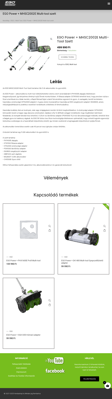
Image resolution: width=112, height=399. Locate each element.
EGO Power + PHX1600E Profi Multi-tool (23, 260)
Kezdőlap (6, 20)
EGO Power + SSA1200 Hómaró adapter (23, 335)
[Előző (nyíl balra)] (4, 199)
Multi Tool (18, 20)
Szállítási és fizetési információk (21, 376)
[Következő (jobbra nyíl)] (108, 199)
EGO (12, 20)
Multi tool (73, 64)
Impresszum (21, 372)
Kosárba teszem (67, 57)
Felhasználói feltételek (21, 364)
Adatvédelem (21, 368)
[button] (109, 4)
